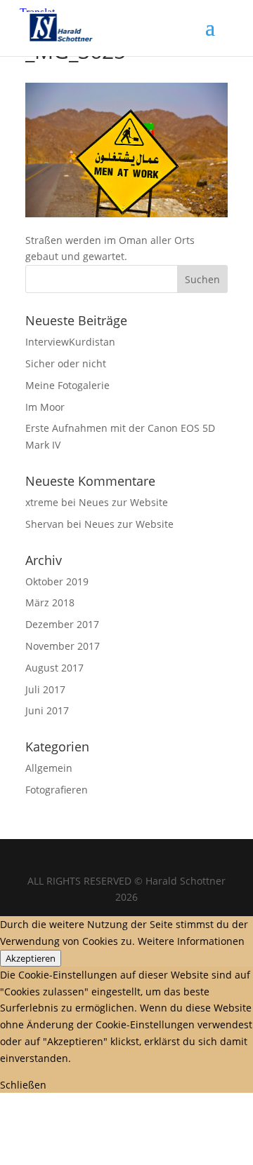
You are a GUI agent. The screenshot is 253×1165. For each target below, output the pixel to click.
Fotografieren (56, 789)
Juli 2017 (45, 689)
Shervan (44, 524)
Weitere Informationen (191, 941)
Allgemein (48, 768)
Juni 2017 (47, 710)
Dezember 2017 (62, 624)
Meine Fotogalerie (67, 385)
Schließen (23, 1084)
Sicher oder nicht (65, 363)
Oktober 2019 (57, 581)
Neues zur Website (123, 502)
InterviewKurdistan (70, 341)
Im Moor (45, 407)
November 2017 (62, 646)
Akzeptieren (31, 958)
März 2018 (49, 602)
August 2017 (54, 667)
